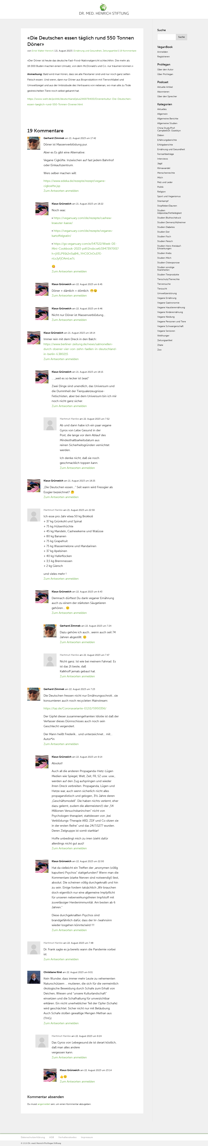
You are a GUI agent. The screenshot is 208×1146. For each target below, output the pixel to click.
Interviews (162, 158)
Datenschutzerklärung (33, 1137)
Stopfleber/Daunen (167, 205)
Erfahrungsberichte (167, 140)
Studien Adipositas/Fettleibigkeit (169, 211)
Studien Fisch (164, 236)
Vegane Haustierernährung (171, 307)
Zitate (160, 345)
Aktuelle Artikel (165, 87)
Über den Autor (165, 69)
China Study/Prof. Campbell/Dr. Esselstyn (169, 129)
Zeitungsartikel (110, 50)
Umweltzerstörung (167, 293)
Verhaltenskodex (67, 1137)
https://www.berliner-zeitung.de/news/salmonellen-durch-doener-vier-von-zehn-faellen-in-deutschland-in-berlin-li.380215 (80, 349)
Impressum (87, 1137)
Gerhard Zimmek (54, 138)
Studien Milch (164, 258)
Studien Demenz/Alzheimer (171, 222)
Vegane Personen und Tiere (171, 321)
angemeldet (44, 1104)
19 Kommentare (128, 50)
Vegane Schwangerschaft (170, 326)
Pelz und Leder (165, 182)
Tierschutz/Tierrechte (168, 279)
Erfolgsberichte (165, 144)
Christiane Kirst (53, 972)
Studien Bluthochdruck (169, 217)
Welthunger (163, 335)
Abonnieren (163, 91)
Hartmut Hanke (69, 418)
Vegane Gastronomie (168, 302)
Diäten (160, 135)
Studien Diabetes (166, 227)
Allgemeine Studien (167, 123)
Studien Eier (163, 231)
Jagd (159, 163)
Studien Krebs (164, 253)
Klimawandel (163, 168)
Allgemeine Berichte (167, 118)
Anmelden (162, 52)
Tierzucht (162, 288)
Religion (161, 191)
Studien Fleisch (165, 241)
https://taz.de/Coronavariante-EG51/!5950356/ (75, 708)
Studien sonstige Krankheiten (165, 268)
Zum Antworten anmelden (61, 191)
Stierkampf (162, 201)
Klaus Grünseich (62, 203)
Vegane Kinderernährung (170, 312)
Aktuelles (162, 109)
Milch (160, 177)
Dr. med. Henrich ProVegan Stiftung (44, 1143)
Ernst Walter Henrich (42, 50)
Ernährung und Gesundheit (88, 50)
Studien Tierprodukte (168, 274)
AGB (51, 1137)
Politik (160, 187)
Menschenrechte (166, 173)
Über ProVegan (165, 74)
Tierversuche (164, 284)
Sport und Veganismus (169, 196)
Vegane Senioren (166, 331)
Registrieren (163, 56)
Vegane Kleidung (166, 316)
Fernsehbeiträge (165, 154)
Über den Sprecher (167, 96)
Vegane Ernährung (166, 298)
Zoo (159, 349)
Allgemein (162, 114)
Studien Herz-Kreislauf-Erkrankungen (169, 247)
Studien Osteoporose (168, 262)
